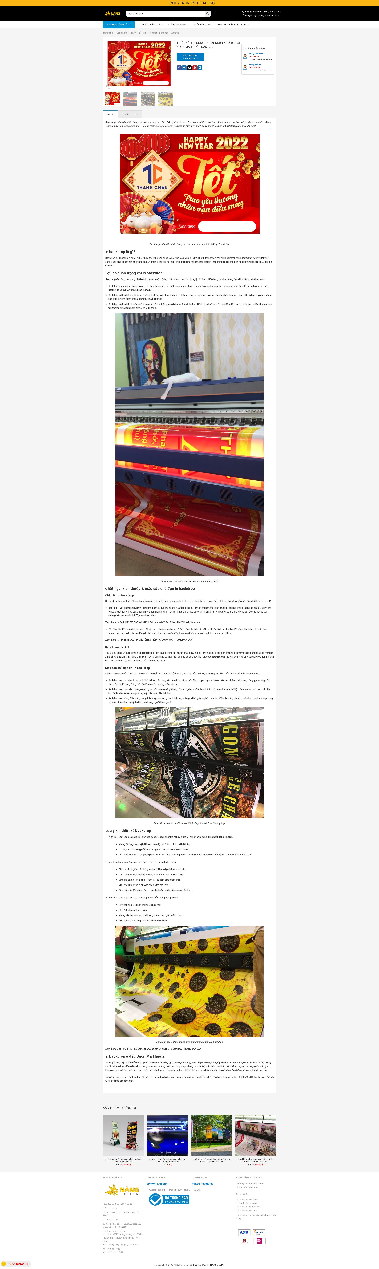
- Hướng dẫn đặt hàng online (250, 1183)
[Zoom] (109, 86)
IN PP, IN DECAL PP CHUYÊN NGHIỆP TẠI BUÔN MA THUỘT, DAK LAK (154, 639)
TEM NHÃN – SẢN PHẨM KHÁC (231, 24)
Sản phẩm (122, 32)
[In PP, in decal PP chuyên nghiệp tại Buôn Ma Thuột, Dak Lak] (123, 1135)
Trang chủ (108, 32)
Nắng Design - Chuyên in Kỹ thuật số (262, 15)
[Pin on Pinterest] (194, 67)
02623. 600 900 (118, 1231)
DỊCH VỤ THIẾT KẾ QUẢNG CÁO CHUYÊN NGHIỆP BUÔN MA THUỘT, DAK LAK (159, 1049)
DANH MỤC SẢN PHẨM (117, 24)
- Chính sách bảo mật (246, 1210)
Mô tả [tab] (110, 114)
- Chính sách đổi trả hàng (248, 1206)
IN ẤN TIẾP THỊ (201, 24)
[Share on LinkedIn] (199, 67)
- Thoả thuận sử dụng (246, 1203)
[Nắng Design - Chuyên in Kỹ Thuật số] (112, 13)
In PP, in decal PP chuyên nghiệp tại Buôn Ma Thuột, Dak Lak (123, 1160)
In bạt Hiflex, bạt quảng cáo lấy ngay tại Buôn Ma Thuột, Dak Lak (256, 1160)
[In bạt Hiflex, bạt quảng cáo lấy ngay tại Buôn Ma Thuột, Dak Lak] (255, 1135)
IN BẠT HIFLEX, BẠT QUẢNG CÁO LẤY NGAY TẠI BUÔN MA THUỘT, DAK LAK (158, 622)
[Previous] (110, 64)
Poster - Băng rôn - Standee (164, 32)
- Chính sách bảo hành (247, 1200)
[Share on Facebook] (179, 67)
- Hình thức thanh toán (247, 1187)
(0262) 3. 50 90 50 (271, 11)
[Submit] (208, 14)
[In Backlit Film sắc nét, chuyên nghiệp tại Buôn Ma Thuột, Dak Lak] (167, 1135)
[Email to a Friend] (189, 67)
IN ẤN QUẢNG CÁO (152, 24)
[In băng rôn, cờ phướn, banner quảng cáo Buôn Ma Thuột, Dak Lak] (211, 1135)
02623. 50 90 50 (202, 1184)
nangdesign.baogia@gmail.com (124, 1244)
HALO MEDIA (216, 1265)
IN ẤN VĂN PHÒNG (177, 24)
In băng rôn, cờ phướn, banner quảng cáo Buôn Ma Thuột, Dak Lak (211, 1160)
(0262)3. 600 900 (252, 11)
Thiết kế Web (199, 1265)
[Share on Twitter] (184, 67)
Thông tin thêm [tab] (130, 114)
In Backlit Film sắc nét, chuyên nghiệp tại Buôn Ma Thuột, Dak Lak (167, 1160)
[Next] (167, 64)
